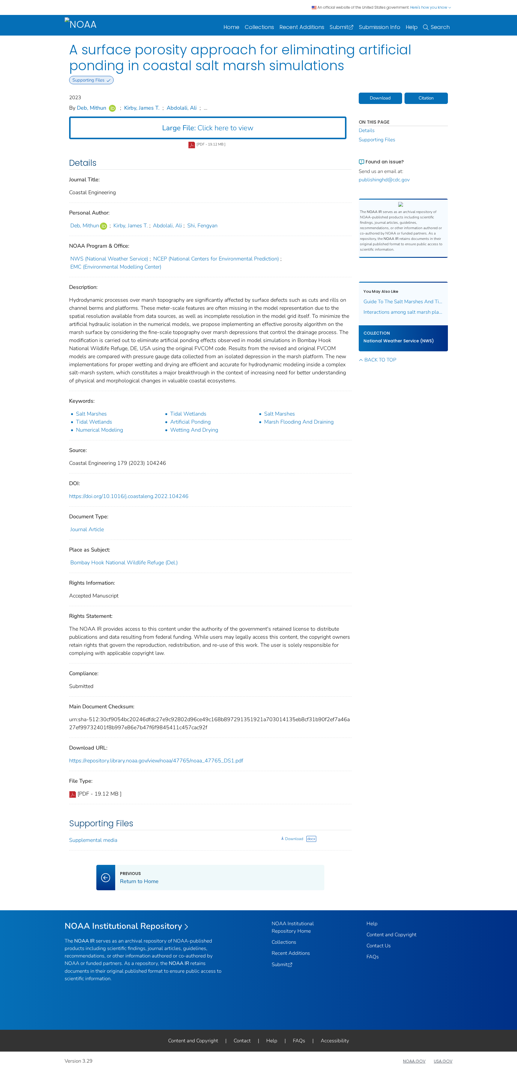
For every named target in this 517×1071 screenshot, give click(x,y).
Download (294, 839)
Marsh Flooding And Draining (299, 421)
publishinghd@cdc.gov (384, 179)
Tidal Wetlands (188, 413)
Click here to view (207, 128)
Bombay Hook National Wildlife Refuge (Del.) (124, 562)
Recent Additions (301, 27)
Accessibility (335, 1040)
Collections (259, 27)
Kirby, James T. (141, 107)
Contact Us (379, 945)
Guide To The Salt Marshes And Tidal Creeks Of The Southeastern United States (403, 301)
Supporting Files (377, 139)
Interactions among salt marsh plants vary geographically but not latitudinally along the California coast (403, 312)
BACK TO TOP (380, 359)
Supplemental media (93, 840)
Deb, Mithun (91, 107)
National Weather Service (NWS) (399, 341)
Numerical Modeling (99, 429)
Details (367, 130)
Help (412, 27)
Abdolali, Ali (182, 107)
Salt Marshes (91, 413)
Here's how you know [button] (429, 7)
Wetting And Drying (194, 429)
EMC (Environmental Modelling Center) (115, 266)
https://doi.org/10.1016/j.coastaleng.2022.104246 (128, 496)
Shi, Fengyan (202, 225)
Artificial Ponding (190, 421)
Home (231, 27)
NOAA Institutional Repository (123, 926)
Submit (339, 27)
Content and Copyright (391, 934)
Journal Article (87, 529)
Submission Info (379, 27)
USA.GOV (443, 1061)
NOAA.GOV (414, 1061)
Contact (242, 1040)
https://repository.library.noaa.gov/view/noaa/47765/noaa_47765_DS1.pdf (156, 760)
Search (440, 27)
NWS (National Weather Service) (109, 258)
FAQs (373, 956)
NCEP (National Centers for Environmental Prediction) (216, 258)
